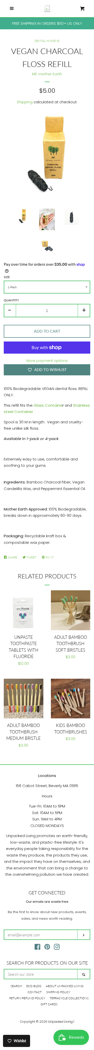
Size (7, 277)
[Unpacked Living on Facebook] (37, 947)
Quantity (11, 300)
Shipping (25, 102)
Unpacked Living (60, 1021)
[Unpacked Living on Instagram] (57, 947)
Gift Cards (49, 1004)
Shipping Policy (58, 992)
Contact (35, 992)
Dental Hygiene (47, 41)
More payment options (47, 360)
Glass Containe (48, 405)
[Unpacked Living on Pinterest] (47, 947)
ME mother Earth (47, 74)
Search (16, 986)
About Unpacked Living (64, 986)
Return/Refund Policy (27, 998)
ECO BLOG (33, 986)
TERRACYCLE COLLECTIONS (69, 998)
